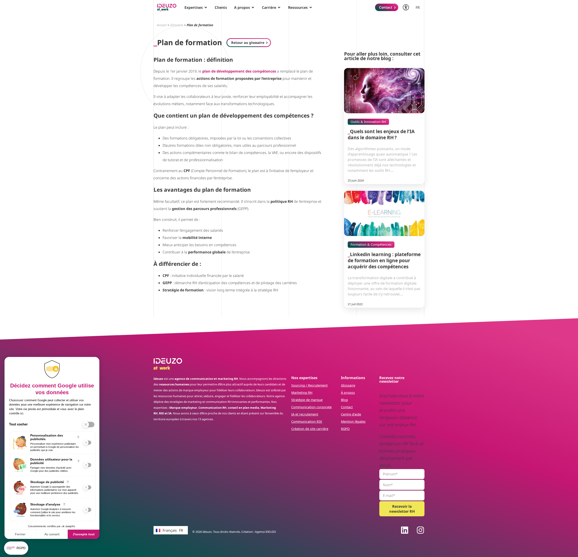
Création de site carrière (309, 429)
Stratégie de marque (307, 400)
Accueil (162, 25)
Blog (344, 400)
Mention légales (353, 421)
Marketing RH (301, 392)
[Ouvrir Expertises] (205, 7)
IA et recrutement (304, 414)
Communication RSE (306, 421)
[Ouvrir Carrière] (279, 7)
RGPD (345, 429)
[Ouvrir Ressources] (310, 7)
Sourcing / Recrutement (309, 385)
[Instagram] (420, 530)
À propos (348, 392)
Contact (347, 407)
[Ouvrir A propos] (253, 7)
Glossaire (176, 25)
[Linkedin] (405, 530)
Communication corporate (311, 407)
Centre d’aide (351, 414)
